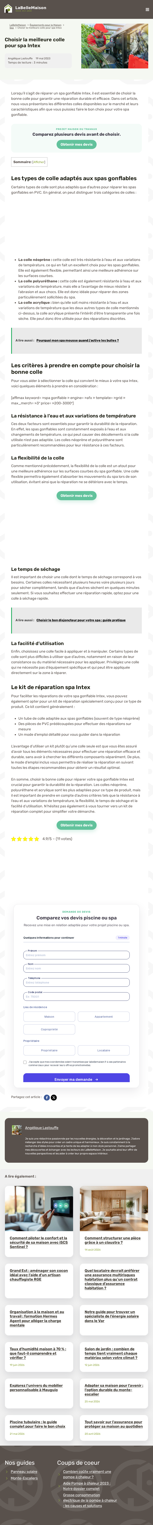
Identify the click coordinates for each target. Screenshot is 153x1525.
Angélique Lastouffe (41, 1128)
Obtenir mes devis (77, 144)
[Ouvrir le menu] (147, 9)
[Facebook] (47, 1098)
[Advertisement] (76, 229)
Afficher (38, 162)
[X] (54, 1098)
